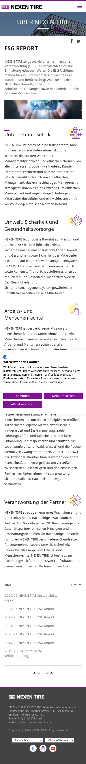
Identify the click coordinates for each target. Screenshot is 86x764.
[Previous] (35, 672)
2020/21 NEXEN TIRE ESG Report (29, 634)
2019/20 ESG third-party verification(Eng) (23, 653)
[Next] (47, 672)
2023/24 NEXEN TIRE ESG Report (29, 608)
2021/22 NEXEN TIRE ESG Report (29, 625)
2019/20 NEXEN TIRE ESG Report (29, 642)
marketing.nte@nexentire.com (35, 722)
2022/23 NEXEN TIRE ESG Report (29, 617)
